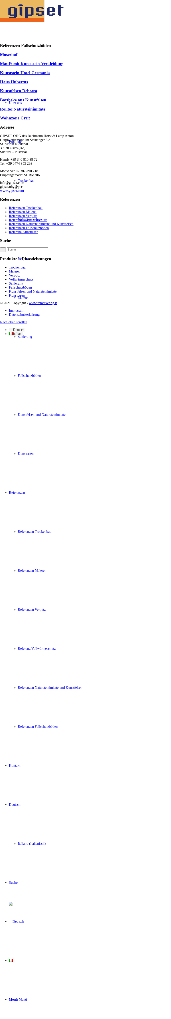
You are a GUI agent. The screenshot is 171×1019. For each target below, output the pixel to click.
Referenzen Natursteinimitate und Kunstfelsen (41, 224)
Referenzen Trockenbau (26, 208)
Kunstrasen (17, 295)
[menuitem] (94, 336)
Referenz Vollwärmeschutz (28, 220)
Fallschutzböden (20, 287)
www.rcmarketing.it (43, 303)
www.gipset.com (12, 191)
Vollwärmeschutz (21, 279)
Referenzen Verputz (23, 216)
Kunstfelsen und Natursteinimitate (33, 291)
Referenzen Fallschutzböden (29, 228)
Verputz (14, 275)
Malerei (14, 271)
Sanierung (16, 283)
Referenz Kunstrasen (23, 232)
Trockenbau (17, 267)
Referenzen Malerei (23, 212)
